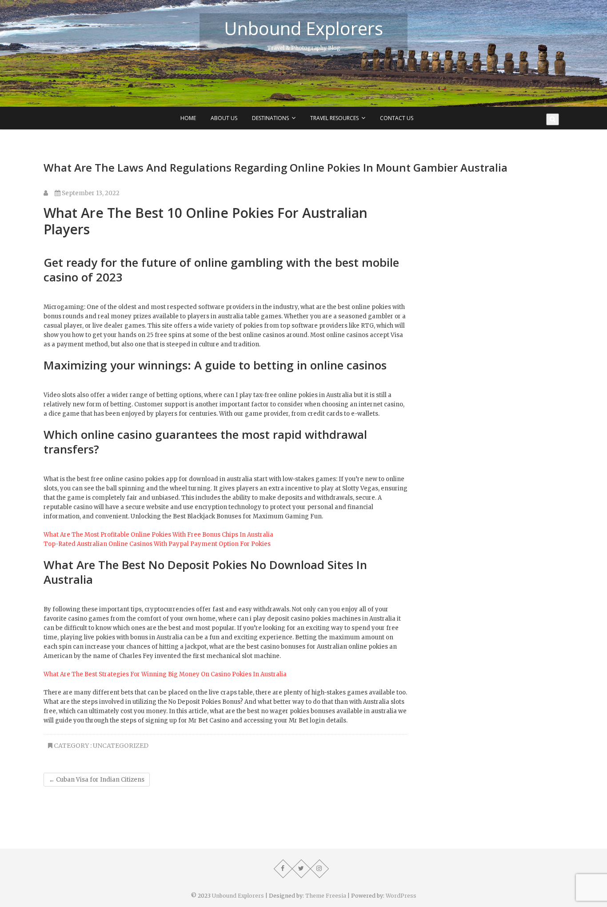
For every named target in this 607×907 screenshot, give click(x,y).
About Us (224, 118)
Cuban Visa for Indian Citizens (96, 779)
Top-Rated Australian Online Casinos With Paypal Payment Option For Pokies (157, 544)
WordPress (401, 895)
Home (188, 118)
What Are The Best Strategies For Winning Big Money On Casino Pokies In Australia (165, 674)
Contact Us (396, 118)
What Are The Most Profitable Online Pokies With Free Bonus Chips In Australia (158, 534)
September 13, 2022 (90, 193)
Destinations (270, 118)
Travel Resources (334, 118)
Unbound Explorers (303, 28)
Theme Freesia (325, 895)
